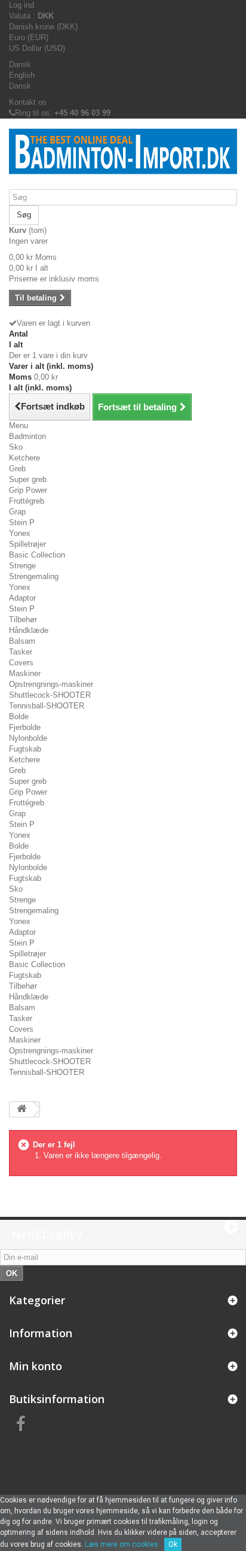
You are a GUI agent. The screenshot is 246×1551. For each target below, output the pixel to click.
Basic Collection (37, 554)
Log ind (21, 5)
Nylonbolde (28, 738)
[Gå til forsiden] (21, 1109)
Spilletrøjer (27, 544)
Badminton (27, 436)
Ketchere (24, 457)
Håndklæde (28, 630)
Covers (21, 662)
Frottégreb (26, 500)
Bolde (19, 716)
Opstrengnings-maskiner (51, 684)
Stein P (22, 522)
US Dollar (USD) (37, 48)
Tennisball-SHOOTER (46, 705)
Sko (16, 447)
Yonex (19, 533)
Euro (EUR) (28, 37)
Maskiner (25, 673)
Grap (17, 511)
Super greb (28, 479)
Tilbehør (23, 619)
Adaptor (22, 597)
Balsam (22, 641)
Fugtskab (25, 748)
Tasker (20, 651)
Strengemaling (34, 576)
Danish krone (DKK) (43, 26)
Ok (172, 1544)
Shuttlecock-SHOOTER (50, 694)
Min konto (35, 1366)
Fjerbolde (25, 727)
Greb (17, 468)
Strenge (22, 565)
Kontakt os (28, 102)
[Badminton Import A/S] (123, 158)
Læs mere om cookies (121, 1544)
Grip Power (28, 490)
